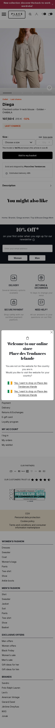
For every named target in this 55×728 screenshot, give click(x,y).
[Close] (51, 332)
